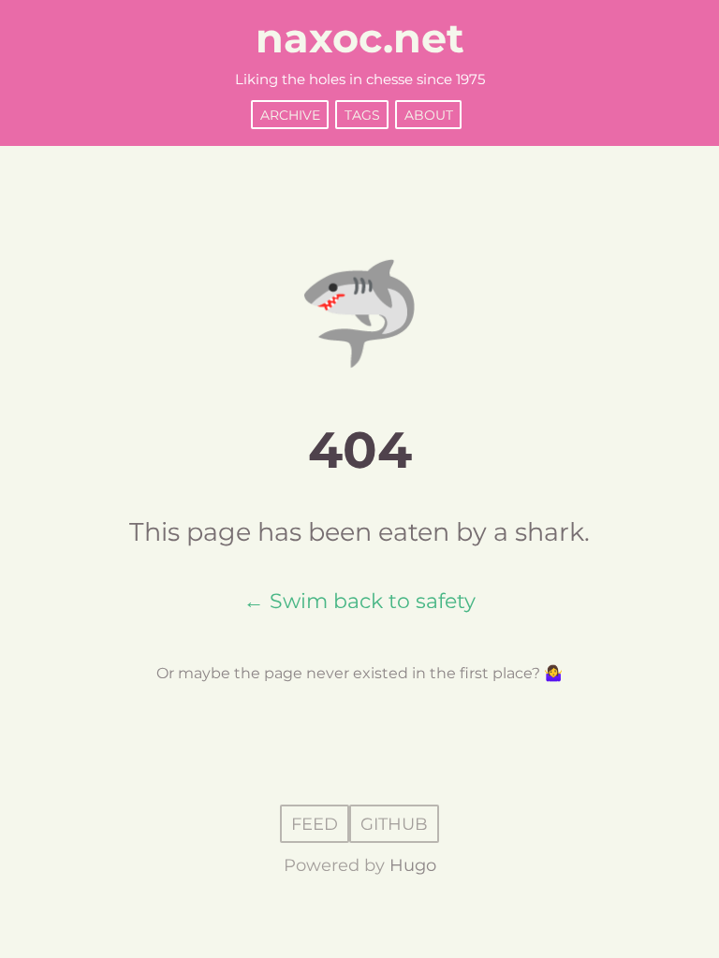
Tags (362, 114)
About (428, 114)
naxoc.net (360, 38)
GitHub (394, 823)
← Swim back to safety (359, 600)
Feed (314, 823)
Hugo (412, 865)
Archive (290, 114)
